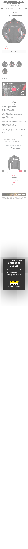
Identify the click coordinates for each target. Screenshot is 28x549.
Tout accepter (14, 281)
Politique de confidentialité (14, 286)
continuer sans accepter (17, 260)
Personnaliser (14, 284)
